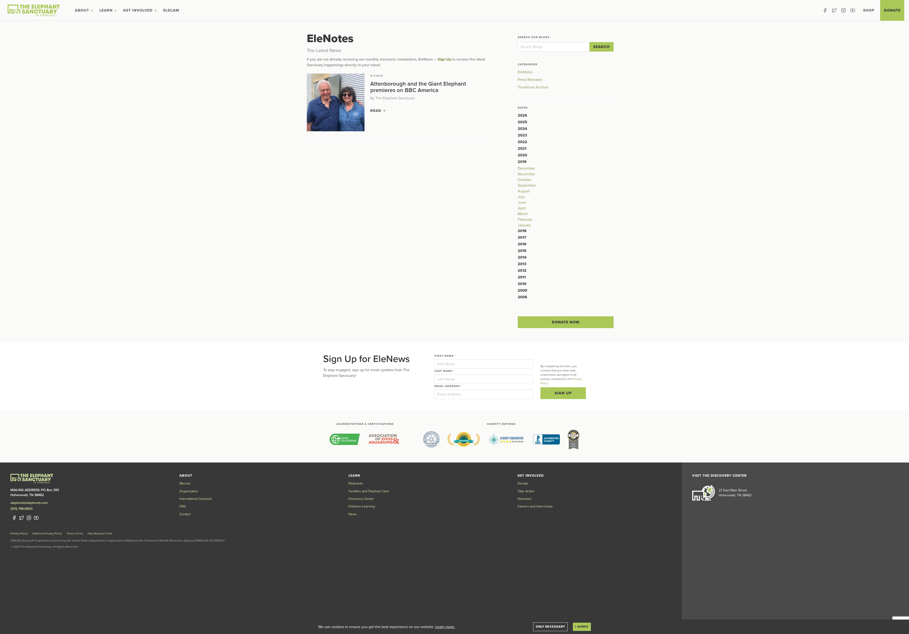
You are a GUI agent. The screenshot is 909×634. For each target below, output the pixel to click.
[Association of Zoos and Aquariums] (383, 439)
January (524, 225)
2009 (522, 290)
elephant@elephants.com (29, 503)
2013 (522, 264)
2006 (522, 297)
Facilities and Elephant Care (368, 491)
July (521, 196)
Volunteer (524, 499)
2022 (522, 142)
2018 (522, 231)
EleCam (171, 10)
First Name (445, 355)
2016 (522, 244)
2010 (522, 284)
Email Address (448, 386)
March (523, 213)
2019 (522, 161)
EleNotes (525, 72)
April (522, 208)
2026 (522, 115)
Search (601, 46)
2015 (522, 250)
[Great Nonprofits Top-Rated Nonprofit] (463, 439)
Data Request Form (100, 533)
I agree (581, 627)
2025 (522, 122)
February (525, 219)
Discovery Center (361, 499)
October (524, 179)
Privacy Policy (19, 533)
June (522, 202)
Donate (892, 10)
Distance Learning (361, 506)
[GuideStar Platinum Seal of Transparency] (431, 439)
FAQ (182, 506)
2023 (522, 135)
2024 (522, 128)
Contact (185, 514)
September (527, 185)
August (524, 191)
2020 (522, 155)
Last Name (444, 371)
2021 (522, 148)
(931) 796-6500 (21, 509)
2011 (522, 277)
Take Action (526, 491)
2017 (522, 237)
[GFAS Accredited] (345, 439)
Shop (868, 10)
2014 (522, 257)
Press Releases (530, 79)
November (526, 174)
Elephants (355, 483)
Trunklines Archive (533, 87)
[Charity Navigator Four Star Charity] (507, 439)
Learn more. (445, 627)
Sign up (563, 393)
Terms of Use (75, 533)
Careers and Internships (535, 506)
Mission (185, 483)
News (352, 514)
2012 (522, 270)
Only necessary (550, 627)
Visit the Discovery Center (719, 476)
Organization (188, 491)
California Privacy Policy (47, 533)
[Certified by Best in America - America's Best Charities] (573, 439)
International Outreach (195, 499)
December (526, 168)
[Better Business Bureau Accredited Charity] (546, 439)
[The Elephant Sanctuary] (33, 10)
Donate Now (565, 322)
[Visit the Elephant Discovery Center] (703, 492)
